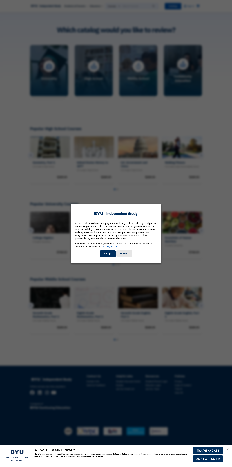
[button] (227, 449)
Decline (124, 253)
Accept (108, 253)
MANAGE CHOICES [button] (208, 450)
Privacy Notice (109, 246)
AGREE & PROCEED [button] (208, 459)
